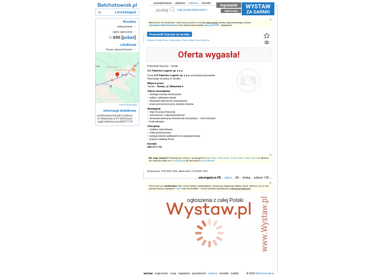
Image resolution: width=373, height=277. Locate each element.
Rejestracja (230, 10)
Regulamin (184, 273)
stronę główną (178, 160)
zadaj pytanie (124, 26)
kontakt (206, 3)
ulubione (180, 3)
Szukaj (172, 9)
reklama (193, 3)
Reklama (213, 273)
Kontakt (224, 273)
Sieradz (128, 249)
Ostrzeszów (126, 233)
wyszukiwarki (208, 160)
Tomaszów (126, 253)
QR (237, 177)
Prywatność (199, 273)
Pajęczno (127, 241)
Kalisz (129, 229)
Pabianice (127, 237)
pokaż (128, 37)
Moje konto (161, 273)
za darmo (258, 9)
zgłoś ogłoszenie (122, 31)
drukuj (246, 177)
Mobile (235, 273)
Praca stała (187, 40)
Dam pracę (175, 40)
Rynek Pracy (162, 40)
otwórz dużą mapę (128, 105)
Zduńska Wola (125, 269)
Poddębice (126, 245)
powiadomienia (162, 3)
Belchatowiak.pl (265, 273)
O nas (173, 273)
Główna (150, 40)
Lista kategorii (125, 12)
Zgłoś (179, 188)
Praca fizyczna (202, 40)
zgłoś (228, 177)
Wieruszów (126, 265)
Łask (129, 221)
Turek (129, 257)
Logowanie (228, 5)
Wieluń (129, 261)
